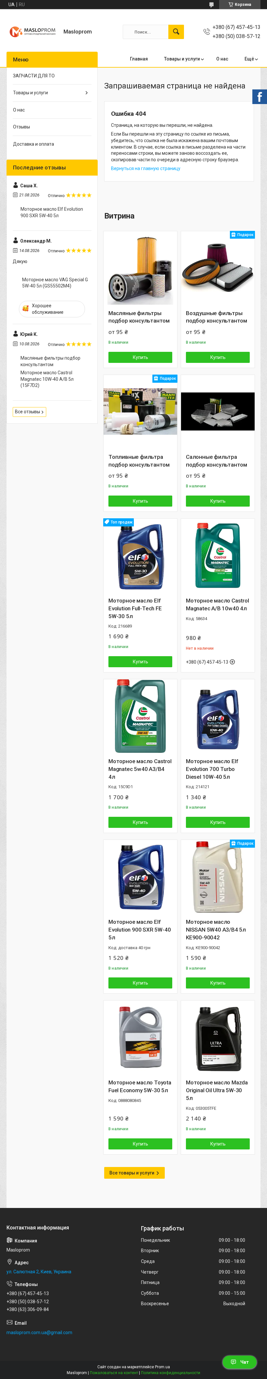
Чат (244, 1362)
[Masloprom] (33, 32)
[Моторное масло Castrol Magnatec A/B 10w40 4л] (218, 555)
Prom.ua (162, 1367)
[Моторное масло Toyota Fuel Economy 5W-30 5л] (140, 1037)
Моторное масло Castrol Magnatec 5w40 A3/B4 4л (140, 769)
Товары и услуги (182, 58)
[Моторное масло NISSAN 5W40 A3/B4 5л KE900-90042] (218, 876)
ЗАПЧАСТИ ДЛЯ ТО (34, 75)
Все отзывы (27, 411)
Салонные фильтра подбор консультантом (216, 461)
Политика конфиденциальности (170, 1373)
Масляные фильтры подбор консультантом (139, 317)
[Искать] (176, 32)
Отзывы (21, 126)
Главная (139, 58)
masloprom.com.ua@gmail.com (39, 1332)
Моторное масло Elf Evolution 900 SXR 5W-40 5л (139, 930)
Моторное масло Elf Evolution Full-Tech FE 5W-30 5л (135, 608)
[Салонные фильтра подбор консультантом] (218, 411)
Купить (140, 357)
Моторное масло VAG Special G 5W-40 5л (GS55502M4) (55, 283)
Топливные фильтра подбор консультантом (139, 461)
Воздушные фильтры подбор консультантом (216, 317)
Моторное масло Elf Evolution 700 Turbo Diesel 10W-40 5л (212, 769)
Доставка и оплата (33, 144)
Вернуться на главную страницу (145, 168)
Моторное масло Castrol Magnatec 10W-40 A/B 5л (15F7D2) (47, 379)
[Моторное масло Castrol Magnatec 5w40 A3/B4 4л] (140, 716)
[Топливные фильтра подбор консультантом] (140, 411)
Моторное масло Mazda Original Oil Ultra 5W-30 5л (217, 1090)
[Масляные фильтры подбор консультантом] (140, 268)
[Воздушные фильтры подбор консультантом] (218, 268)
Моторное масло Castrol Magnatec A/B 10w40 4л (217, 604)
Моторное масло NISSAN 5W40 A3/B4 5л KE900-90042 (216, 930)
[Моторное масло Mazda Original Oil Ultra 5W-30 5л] (218, 1037)
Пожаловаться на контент (114, 1373)
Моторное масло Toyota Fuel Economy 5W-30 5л (139, 1086)
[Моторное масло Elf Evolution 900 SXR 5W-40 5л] (140, 876)
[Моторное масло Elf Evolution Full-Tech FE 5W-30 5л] (140, 555)
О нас (222, 58)
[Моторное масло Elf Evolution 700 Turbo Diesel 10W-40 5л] (218, 716)
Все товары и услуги (131, 1172)
